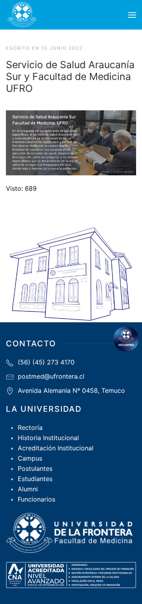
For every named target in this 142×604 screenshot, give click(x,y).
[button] (132, 15)
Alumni (28, 489)
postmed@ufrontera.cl (51, 376)
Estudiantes (35, 479)
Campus (30, 458)
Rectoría (30, 427)
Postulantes (35, 468)
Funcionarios (36, 499)
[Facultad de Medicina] (126, 339)
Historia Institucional (48, 438)
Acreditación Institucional (55, 448)
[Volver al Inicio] (22, 15)
